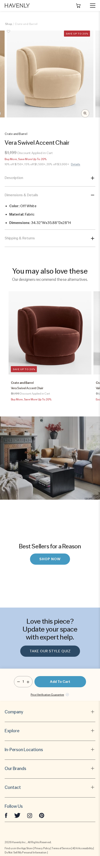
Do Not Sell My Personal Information (26, 852)
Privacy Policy (42, 848)
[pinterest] (41, 815)
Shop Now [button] (50, 559)
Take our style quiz (50, 651)
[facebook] (6, 815)
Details (75, 164)
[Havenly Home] (17, 5)
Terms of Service (61, 848)
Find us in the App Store (19, 848)
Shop (8, 24)
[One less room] (18, 682)
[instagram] (29, 815)
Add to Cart (60, 682)
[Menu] (90, 5)
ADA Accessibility (82, 848)
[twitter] (17, 815)
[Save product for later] (8, 34)
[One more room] (28, 681)
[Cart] (78, 5)
